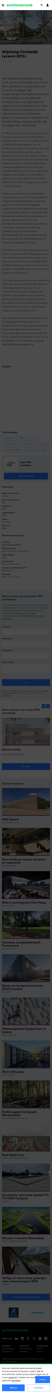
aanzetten (16, 1380)
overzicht (12, 1377)
